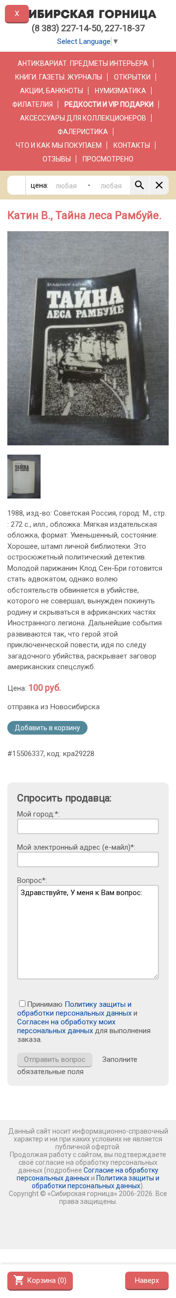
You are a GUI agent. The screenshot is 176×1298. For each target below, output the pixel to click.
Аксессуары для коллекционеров (83, 118)
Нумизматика (120, 91)
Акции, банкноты (51, 91)
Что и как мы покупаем (59, 145)
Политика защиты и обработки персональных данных (95, 1182)
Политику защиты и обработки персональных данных (74, 1009)
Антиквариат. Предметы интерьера (83, 63)
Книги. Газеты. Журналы (58, 77)
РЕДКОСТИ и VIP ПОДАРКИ (109, 104)
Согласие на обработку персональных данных (87, 1174)
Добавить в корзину (47, 728)
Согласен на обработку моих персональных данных (66, 1026)
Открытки (132, 77)
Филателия (32, 104)
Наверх (147, 1280)
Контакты (131, 145)
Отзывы (57, 159)
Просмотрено (108, 159)
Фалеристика (83, 132)
